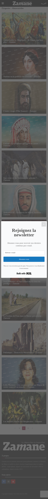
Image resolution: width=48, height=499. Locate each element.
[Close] (44, 224)
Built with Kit (24, 273)
